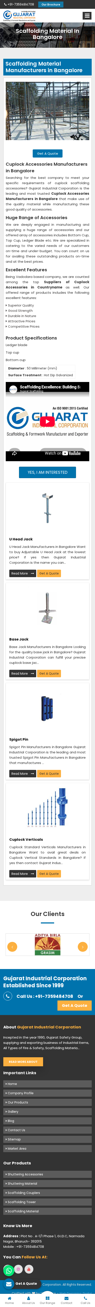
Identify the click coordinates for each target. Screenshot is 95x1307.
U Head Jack (21, 539)
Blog (10, 1121)
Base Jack (18, 639)
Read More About (23, 1062)
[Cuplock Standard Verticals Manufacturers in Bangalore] (47, 808)
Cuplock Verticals (26, 839)
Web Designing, (70, 1293)
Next (83, 947)
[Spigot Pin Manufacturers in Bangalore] (47, 708)
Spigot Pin (18, 739)
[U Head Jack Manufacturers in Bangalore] (47, 508)
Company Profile (20, 1093)
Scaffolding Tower (21, 1202)
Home (12, 1084)
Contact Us (16, 1130)
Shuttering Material (22, 1183)
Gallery (12, 1111)
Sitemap (14, 1139)
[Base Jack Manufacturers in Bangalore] (47, 608)
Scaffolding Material (23, 1211)
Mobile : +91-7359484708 (23, 1246)
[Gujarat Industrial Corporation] (19, 16)
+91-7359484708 (20, 4)
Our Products (17, 1102)
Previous (12, 947)
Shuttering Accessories (25, 1174)
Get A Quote (47, 153)
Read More (20, 573)
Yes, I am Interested (47, 472)
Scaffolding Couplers (23, 1193)
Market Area (16, 1148)
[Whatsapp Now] (8, 1270)
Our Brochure (51, 4)
